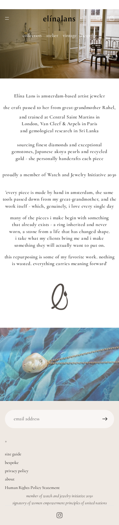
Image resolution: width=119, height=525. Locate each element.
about (10, 479)
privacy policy (16, 470)
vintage (70, 35)
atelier (52, 35)
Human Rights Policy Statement (32, 487)
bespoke (89, 35)
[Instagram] (59, 515)
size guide (13, 454)
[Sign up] (105, 419)
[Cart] (111, 18)
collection (32, 35)
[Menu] (7, 18)
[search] (98, 18)
